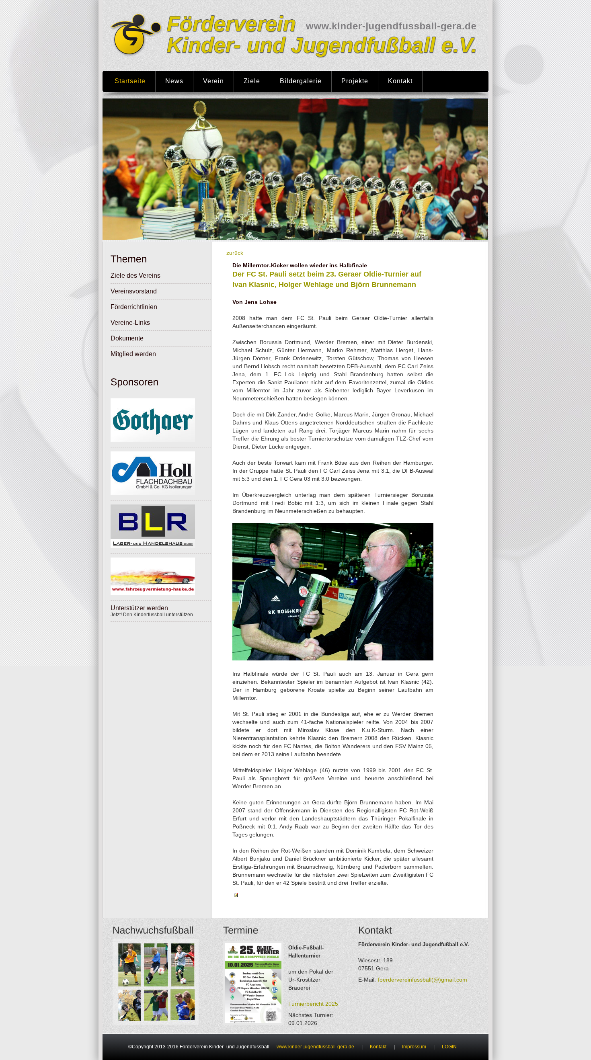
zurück (234, 253)
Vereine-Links (130, 322)
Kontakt (378, 1047)
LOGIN (449, 1047)
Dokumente (127, 338)
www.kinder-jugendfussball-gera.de (315, 1047)
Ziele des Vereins (135, 275)
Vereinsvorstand (134, 291)
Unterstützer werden (139, 608)
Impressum (414, 1047)
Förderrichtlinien (134, 306)
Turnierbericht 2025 (313, 1004)
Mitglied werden (133, 354)
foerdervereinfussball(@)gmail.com (422, 979)
